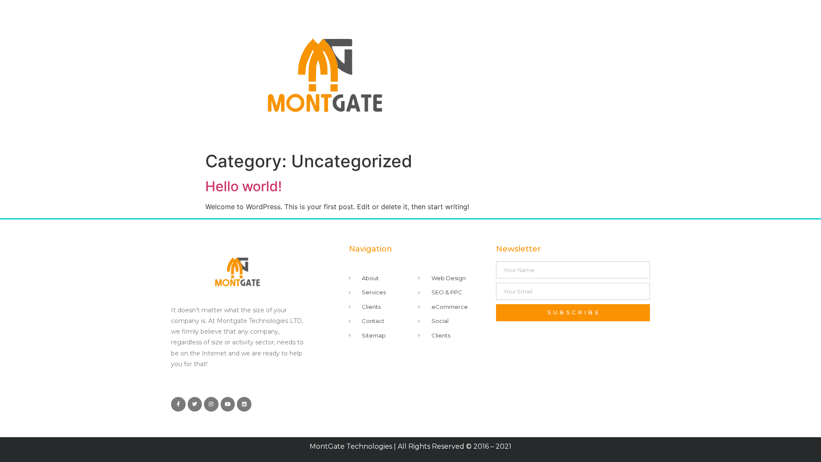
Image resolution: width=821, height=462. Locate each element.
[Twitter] (195, 404)
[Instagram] (211, 404)
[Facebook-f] (178, 404)
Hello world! (243, 186)
